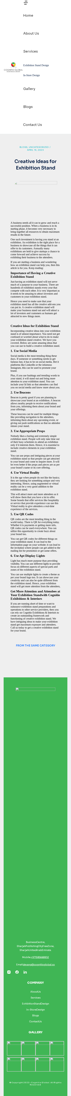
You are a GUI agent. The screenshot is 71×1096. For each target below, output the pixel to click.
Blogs (24, 147)
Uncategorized (39, 147)
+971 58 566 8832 (40, 957)
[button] (25, 4)
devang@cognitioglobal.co (39, 964)
